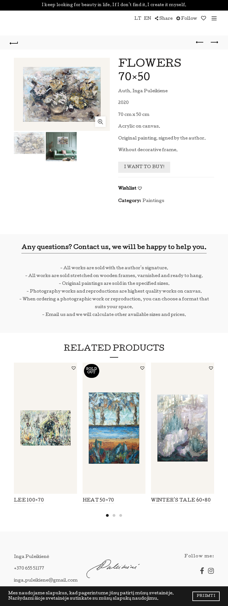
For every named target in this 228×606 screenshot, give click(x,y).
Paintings (153, 201)
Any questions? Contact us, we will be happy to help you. (114, 248)
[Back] (14, 42)
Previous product (200, 42)
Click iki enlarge (100, 121)
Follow (188, 19)
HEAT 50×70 (98, 500)
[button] (139, 188)
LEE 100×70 (29, 500)
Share (165, 19)
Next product (214, 42)
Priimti (206, 596)
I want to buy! (144, 167)
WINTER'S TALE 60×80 (181, 500)
